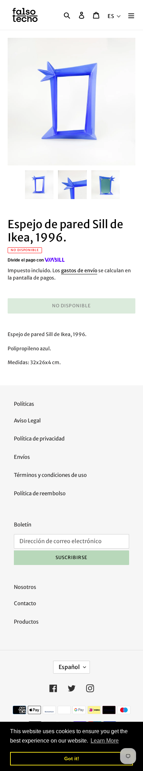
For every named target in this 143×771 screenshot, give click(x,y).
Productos (26, 621)
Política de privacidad (39, 438)
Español (69, 666)
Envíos (22, 457)
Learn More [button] (105, 741)
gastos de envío (79, 270)
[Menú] (131, 15)
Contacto (25, 603)
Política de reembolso (40, 493)
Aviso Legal (27, 420)
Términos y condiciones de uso (50, 475)
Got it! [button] (71, 758)
